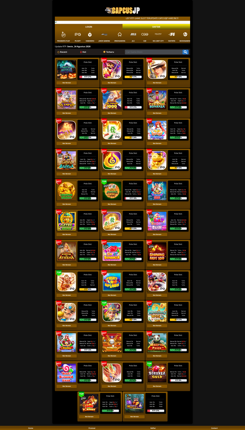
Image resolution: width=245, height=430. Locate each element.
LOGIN (88, 26)
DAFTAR (156, 26)
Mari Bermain (67, 83)
